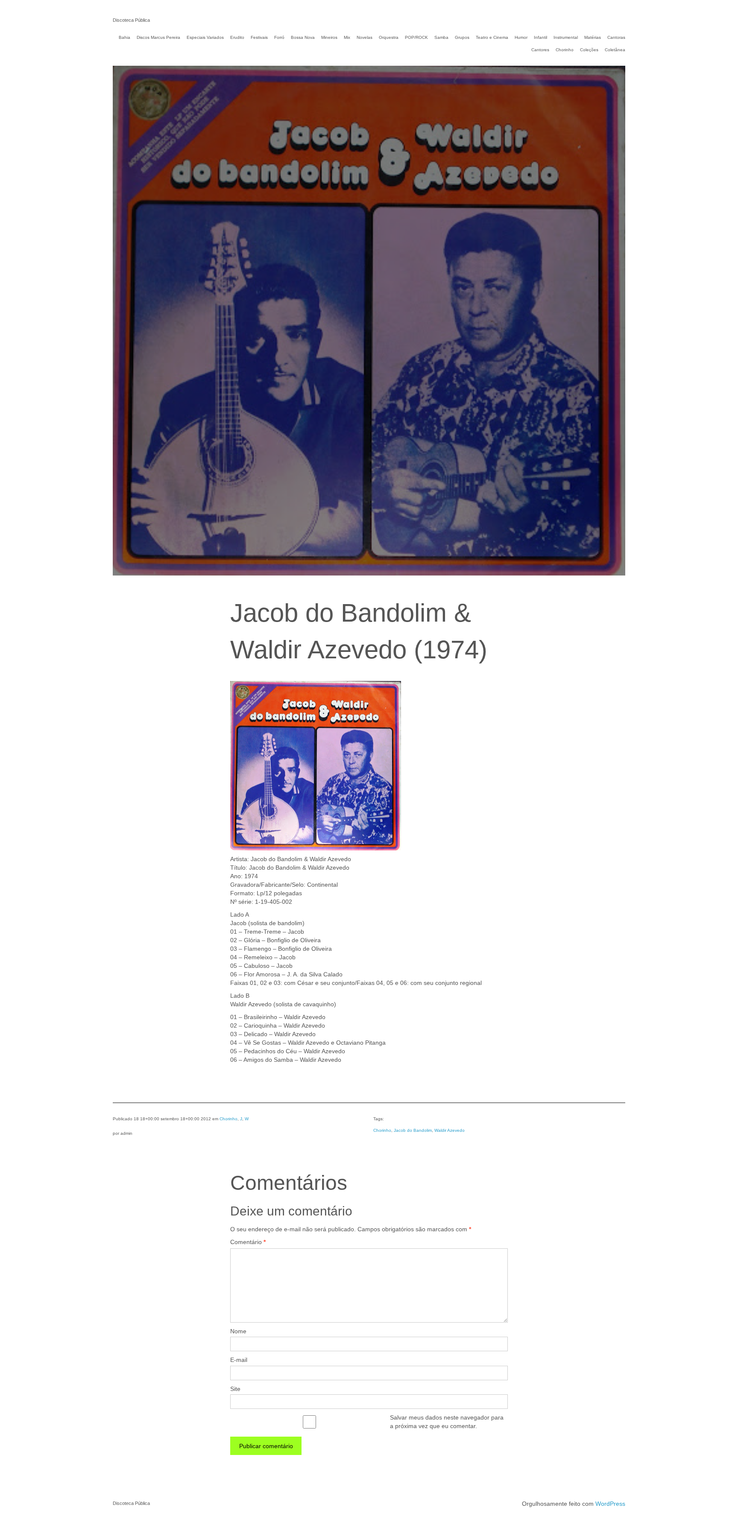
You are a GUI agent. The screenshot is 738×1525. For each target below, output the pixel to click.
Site (235, 1388)
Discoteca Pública (131, 20)
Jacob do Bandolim (413, 1130)
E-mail (238, 1359)
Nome (238, 1331)
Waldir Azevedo (449, 1130)
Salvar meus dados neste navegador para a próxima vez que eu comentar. (447, 1421)
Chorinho (228, 1118)
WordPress (610, 1503)
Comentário (248, 1242)
